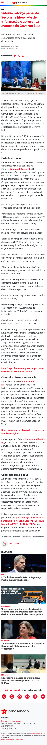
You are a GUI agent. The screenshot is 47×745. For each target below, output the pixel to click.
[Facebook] (15, 56)
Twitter (4, 696)
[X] (19, 56)
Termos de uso (19, 740)
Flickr (43, 696)
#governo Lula (27, 536)
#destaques (16, 536)
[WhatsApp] (23, 56)
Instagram (12, 696)
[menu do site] (2, 2)
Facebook (19, 696)
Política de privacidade (7, 740)
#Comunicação (6, 536)
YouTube (27, 696)
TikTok (35, 696)
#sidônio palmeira (38, 536)
